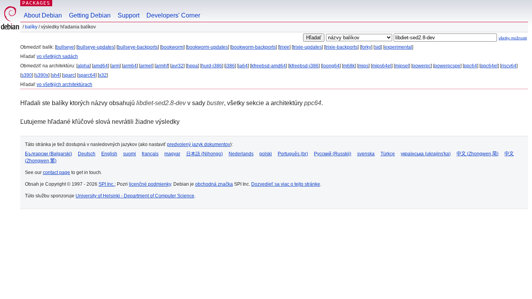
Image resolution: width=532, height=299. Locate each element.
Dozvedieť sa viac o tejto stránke (285, 184)
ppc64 (470, 66)
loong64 (331, 66)
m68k (349, 66)
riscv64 (508, 66)
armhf (162, 66)
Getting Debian (90, 15)
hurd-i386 (211, 66)
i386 (230, 66)
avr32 (177, 66)
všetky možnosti (513, 38)
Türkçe (388, 154)
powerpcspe (447, 66)
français (150, 154)
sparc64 (86, 75)
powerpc (421, 66)
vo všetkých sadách (57, 56)
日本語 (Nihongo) (204, 154)
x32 (103, 75)
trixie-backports (341, 47)
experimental (398, 47)
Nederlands (241, 154)
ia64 (243, 66)
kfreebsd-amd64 (268, 66)
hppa (192, 66)
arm (115, 66)
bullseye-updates (96, 47)
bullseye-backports (138, 47)
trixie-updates (307, 47)
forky (366, 47)
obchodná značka (214, 184)
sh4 (56, 75)
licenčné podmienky (150, 184)
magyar (172, 154)
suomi (129, 154)
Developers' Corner (173, 15)
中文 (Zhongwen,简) (477, 154)
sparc (69, 75)
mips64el (381, 66)
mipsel (402, 66)
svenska (366, 154)
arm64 (130, 66)
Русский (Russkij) (332, 154)
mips (363, 66)
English (109, 154)
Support (128, 15)
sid (378, 47)
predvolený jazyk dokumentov (198, 144)
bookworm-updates (207, 47)
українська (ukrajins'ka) (426, 154)
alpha (84, 66)
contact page (56, 172)
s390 (26, 75)
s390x (41, 75)
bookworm (172, 47)
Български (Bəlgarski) (48, 154)
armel (146, 66)
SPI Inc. (107, 184)
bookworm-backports (253, 47)
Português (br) (293, 154)
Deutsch (86, 154)
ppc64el (489, 66)
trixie (284, 47)
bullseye (65, 47)
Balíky (31, 27)
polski (265, 154)
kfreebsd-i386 (304, 66)
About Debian (43, 15)
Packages (36, 3)
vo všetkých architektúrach (64, 84)
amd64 (100, 66)
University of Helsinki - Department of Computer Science (135, 196)
